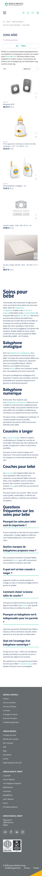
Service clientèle (9, 703)
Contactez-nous (25, 664)
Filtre (23, 46)
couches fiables (29, 313)
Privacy (27, 868)
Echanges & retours (10, 714)
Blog (4, 751)
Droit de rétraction (10, 718)
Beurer (7, 56)
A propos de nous (9, 735)
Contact (6, 699)
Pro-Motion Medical (10, 807)
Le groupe (7, 775)
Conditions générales (11, 722)
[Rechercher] (23, 12)
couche (25, 605)
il (19, 652)
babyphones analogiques (20, 353)
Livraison (6, 710)
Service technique (9, 706)
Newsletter (7, 755)
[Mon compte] (26, 12)
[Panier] (36, 12)
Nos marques (8, 743)
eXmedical (7, 791)
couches (9, 473)
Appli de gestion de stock (12, 763)
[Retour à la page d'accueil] (14, 4)
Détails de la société (10, 739)
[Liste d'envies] (31, 12)
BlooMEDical (7, 795)
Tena (14, 56)
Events (5, 759)
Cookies (36, 868)
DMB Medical (8, 787)
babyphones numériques (16, 402)
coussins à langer (13, 438)
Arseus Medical (9, 779)
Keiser (5, 803)
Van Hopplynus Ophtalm (12, 783)
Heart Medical (8, 799)
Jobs (4, 747)
